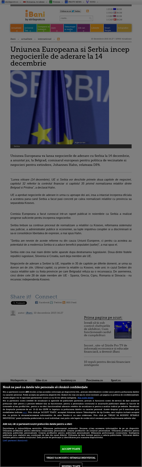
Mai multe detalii (86, 398)
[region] (71, 424)
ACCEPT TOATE (71, 449)
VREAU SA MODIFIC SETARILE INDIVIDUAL (71, 457)
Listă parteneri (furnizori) (15, 440)
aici (25, 412)
